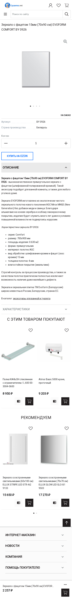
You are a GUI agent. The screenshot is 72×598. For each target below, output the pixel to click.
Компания (13, 556)
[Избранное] (59, 5)
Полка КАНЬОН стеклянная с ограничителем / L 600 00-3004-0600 (18, 383)
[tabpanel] (18, 367)
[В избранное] (31, 330)
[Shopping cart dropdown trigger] (67, 5)
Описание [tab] (11, 167)
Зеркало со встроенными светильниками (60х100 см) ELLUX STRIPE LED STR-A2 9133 (18, 482)
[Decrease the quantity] (6, 143)
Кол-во (5, 136)
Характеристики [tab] (16, 309)
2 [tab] (36, 513)
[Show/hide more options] (65, 585)
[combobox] (41, 14)
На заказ (66, 115)
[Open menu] (5, 14)
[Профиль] (51, 5)
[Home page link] (13, 5)
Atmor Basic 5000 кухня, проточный (52, 381)
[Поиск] (67, 14)
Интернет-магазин (20, 535)
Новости (12, 545)
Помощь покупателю (22, 567)
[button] (31, 108)
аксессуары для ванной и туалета (31, 298)
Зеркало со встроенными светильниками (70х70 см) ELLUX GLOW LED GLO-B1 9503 (53, 482)
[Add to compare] (19, 401)
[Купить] (65, 593)
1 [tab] (33, 513)
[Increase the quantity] (66, 143)
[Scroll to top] (67, 523)
